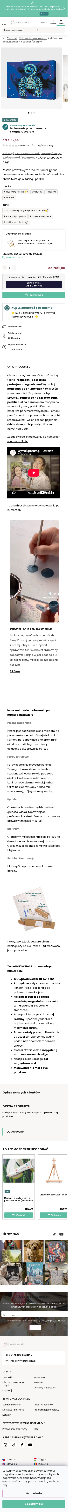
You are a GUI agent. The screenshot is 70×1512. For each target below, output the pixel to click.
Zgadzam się (34, 1504)
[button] (28, 113)
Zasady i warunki (11, 1404)
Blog (36, 1429)
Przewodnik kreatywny (14, 1429)
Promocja (39, 1377)
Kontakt (6, 1414)
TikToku (15, 671)
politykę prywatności (53, 1320)
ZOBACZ (44, 13)
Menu (4, 24)
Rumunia (43, 1463)
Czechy (11, 1459)
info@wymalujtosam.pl (23, 1360)
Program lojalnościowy (46, 1409)
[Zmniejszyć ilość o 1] (4, 267)
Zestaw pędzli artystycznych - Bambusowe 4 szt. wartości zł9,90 (35, 242)
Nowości (38, 1382)
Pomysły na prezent (45, 1387)
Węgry (42, 1459)
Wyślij (35, 1328)
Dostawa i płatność (16, 257)
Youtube (61, 1234)
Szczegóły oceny (42, 145)
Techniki (7, 1377)
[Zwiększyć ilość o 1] (14, 267)
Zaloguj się (44, 22)
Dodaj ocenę (15, 1132)
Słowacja (12, 1463)
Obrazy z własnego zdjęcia (13, 1384)
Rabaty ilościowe (43, 1404)
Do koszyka (36, 295)
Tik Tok (54, 1234)
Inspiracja (7, 1390)
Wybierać (20, 1215)
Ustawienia (34, 1493)
